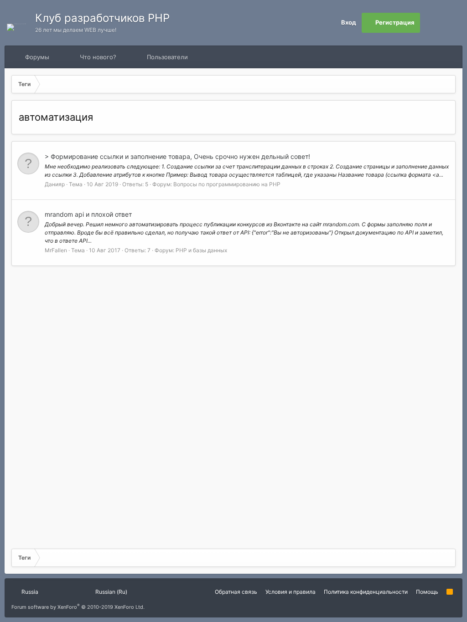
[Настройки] (430, 23)
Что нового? (98, 57)
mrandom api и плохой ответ (88, 214)
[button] (57, 57)
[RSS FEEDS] (217, 57)
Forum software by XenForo (78, 607)
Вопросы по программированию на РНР (226, 184)
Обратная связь (236, 591)
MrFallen (56, 250)
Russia (29, 591)
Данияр (55, 184)
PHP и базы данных (201, 250)
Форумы (37, 57)
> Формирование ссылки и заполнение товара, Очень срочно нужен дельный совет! (177, 156)
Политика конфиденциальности (366, 591)
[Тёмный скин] (450, 23)
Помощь (427, 591)
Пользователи (167, 57)
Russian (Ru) (110, 591)
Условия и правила (290, 591)
